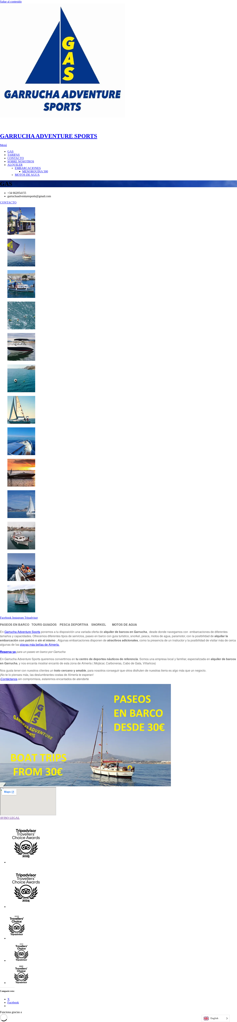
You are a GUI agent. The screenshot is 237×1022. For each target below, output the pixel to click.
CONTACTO (15, 158)
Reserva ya (8, 652)
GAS (10, 151)
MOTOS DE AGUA (27, 174)
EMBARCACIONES (28, 168)
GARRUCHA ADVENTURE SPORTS (48, 136)
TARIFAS (13, 154)
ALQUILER (15, 164)
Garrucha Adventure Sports (22, 632)
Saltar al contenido (11, 1)
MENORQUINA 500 (35, 171)
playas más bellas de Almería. (39, 644)
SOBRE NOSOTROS (20, 161)
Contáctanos (9, 679)
